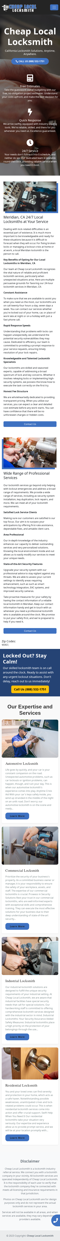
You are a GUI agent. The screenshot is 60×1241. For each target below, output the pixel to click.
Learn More (17, 816)
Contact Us (30, 424)
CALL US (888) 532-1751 (31, 61)
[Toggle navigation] (54, 7)
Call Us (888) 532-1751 (30, 689)
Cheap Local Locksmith (40, 1235)
